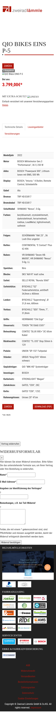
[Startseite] (22, 9)
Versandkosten (28, 676)
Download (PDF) (43, 406)
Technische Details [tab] (14, 127)
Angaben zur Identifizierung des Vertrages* (21, 488)
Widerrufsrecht (28, 670)
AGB (28, 665)
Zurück (8, 66)
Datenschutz (28, 693)
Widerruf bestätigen (10, 542)
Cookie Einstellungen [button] (28, 698)
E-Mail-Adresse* (8, 481)
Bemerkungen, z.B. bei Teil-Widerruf (17, 503)
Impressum (36, 707)
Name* (3, 474)
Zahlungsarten (28, 687)
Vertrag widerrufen (10, 443)
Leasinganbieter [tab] (35, 127)
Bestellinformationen (28, 681)
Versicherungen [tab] (12, 133)
